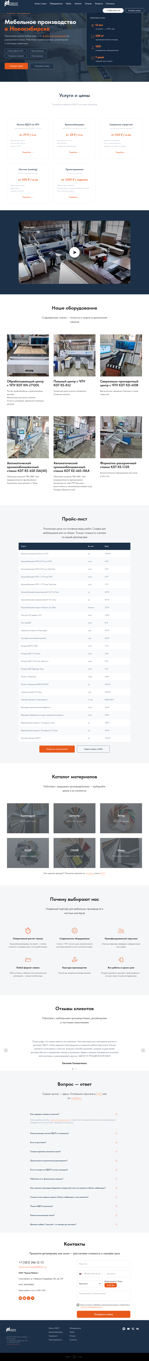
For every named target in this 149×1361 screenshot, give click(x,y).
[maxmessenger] (123, 1330)
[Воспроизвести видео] (74, 252)
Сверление (53, 1336)
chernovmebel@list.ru (33, 1267)
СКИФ (74, 850)
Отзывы (88, 3)
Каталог (78, 3)
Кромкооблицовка (56, 1332)
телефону (89, 873)
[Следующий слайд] (143, 1050)
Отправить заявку (103, 1314)
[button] (134, 10)
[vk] (137, 1330)
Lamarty (74, 815)
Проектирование (55, 1340)
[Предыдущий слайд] (5, 1050)
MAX (102, 873)
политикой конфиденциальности (91, 1307)
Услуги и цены (40, 3)
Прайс (68, 3)
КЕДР (27, 850)
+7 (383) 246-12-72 (31, 1262)
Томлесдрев (28, 815)
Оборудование (56, 3)
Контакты (110, 3)
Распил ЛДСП (54, 1328)
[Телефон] (133, 1330)
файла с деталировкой (54, 35)
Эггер (121, 815)
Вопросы (99, 3)
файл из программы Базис (60, 1120)
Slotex (121, 850)
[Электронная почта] (128, 1330)
